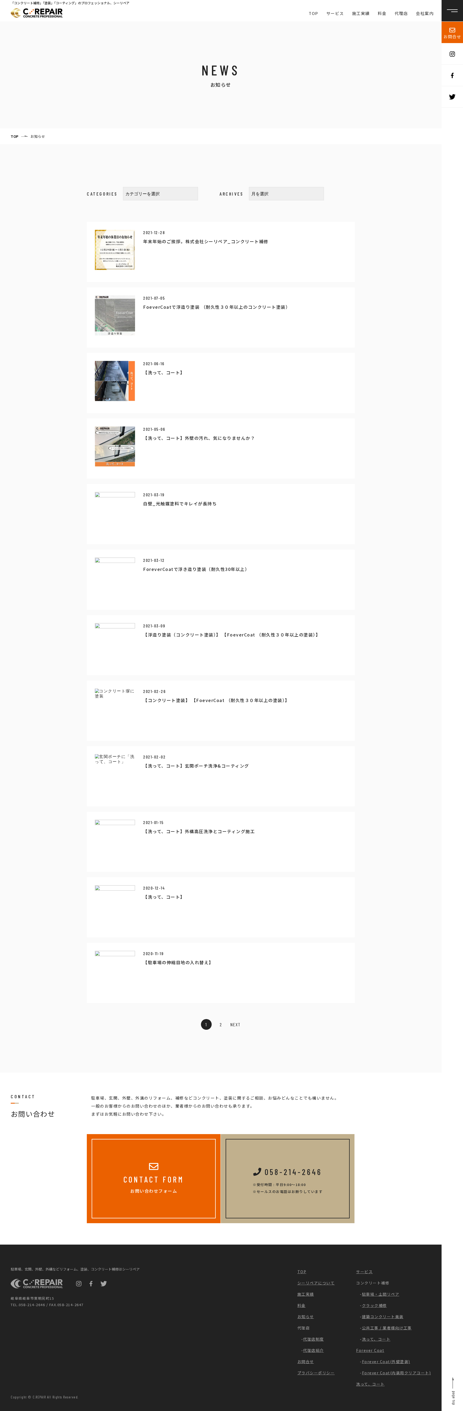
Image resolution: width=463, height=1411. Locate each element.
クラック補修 (374, 1305)
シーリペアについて (316, 1283)
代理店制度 (313, 1339)
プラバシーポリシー (316, 1372)
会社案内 (425, 13)
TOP (313, 13)
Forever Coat (370, 1350)
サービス (335, 13)
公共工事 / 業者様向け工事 (387, 1327)
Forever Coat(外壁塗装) (386, 1361)
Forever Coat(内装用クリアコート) (396, 1372)
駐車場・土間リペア (380, 1294)
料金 (382, 13)
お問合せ (452, 36)
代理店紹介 (313, 1350)
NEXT (235, 1024)
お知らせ (305, 1316)
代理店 (401, 13)
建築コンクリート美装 (383, 1316)
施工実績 (361, 13)
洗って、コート (376, 1339)
